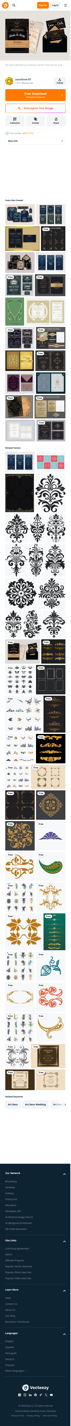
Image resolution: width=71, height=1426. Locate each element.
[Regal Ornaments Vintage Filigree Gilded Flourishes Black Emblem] (31, 736)
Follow (60, 83)
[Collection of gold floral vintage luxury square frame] (20, 1118)
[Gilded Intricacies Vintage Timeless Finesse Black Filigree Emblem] (12, 772)
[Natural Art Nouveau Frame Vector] (46, 336)
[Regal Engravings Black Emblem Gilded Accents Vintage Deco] (42, 836)
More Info (13, 139)
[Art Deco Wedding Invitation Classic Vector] (20, 213)
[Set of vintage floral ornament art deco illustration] (45, 924)
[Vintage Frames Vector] (20, 631)
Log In (55, 5)
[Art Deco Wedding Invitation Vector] (50, 506)
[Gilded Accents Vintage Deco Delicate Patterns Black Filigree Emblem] (13, 736)
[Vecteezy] (5, 5)
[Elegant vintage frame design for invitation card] (22, 1090)
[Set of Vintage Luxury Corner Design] (17, 285)
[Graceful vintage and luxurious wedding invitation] (50, 309)
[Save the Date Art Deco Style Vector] (20, 235)
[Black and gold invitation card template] (20, 333)
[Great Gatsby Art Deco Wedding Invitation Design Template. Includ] (20, 392)
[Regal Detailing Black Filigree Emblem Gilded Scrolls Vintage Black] (31, 772)
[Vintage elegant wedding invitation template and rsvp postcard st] (20, 530)
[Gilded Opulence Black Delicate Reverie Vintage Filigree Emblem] (14, 868)
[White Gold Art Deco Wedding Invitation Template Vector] (20, 554)
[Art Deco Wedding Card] (20, 482)
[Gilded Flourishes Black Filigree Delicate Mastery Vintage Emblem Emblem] (53, 738)
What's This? (28, 133)
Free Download (35, 95)
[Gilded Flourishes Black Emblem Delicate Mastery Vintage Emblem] (20, 701)
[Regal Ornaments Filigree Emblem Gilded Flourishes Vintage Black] (36, 868)
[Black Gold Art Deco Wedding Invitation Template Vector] (22, 259)
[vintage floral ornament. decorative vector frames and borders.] (23, 989)
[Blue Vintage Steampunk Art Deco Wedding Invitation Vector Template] (20, 505)
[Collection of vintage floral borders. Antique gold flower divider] (20, 1062)
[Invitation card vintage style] (19, 577)
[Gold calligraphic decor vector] (16, 1406)
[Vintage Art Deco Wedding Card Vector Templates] (25, 365)
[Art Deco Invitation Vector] (45, 283)
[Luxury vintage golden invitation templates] (20, 460)
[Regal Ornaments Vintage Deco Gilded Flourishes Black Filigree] (48, 696)
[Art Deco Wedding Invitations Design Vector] (20, 308)
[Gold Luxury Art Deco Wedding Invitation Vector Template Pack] (19, 438)
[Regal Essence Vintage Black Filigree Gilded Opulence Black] (21, 805)
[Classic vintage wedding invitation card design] (20, 415)
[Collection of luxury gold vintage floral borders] (17, 921)
